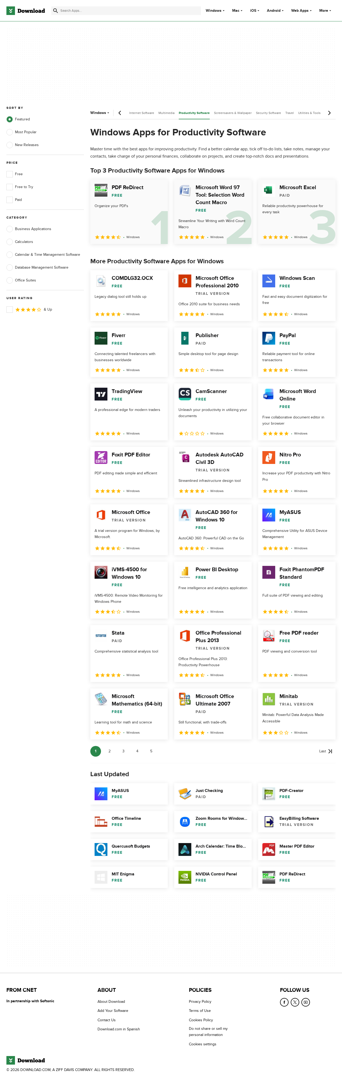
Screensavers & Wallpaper (233, 113)
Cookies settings (202, 1044)
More (323, 10)
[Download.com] (25, 10)
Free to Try (24, 187)
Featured (22, 119)
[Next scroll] (329, 112)
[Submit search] (55, 10)
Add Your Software (113, 1011)
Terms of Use (200, 1011)
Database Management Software (41, 267)
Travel (289, 113)
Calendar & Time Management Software (47, 254)
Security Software (268, 113)
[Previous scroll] (120, 112)
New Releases (27, 145)
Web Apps (300, 11)
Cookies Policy (201, 1020)
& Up (48, 309)
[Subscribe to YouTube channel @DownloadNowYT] (305, 1002)
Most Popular (26, 132)
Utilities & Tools (309, 113)
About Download (111, 1001)
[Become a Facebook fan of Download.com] (284, 1002)
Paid (18, 199)
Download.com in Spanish (119, 1029)
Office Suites (25, 280)
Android (274, 11)
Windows (213, 11)
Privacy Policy (200, 1001)
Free (19, 174)
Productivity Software (194, 113)
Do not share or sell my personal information (208, 1031)
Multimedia (166, 113)
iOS (253, 11)
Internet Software (141, 113)
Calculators (24, 241)
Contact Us (107, 1020)
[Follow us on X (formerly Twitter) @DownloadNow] (295, 1002)
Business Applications (33, 229)
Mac (235, 11)
